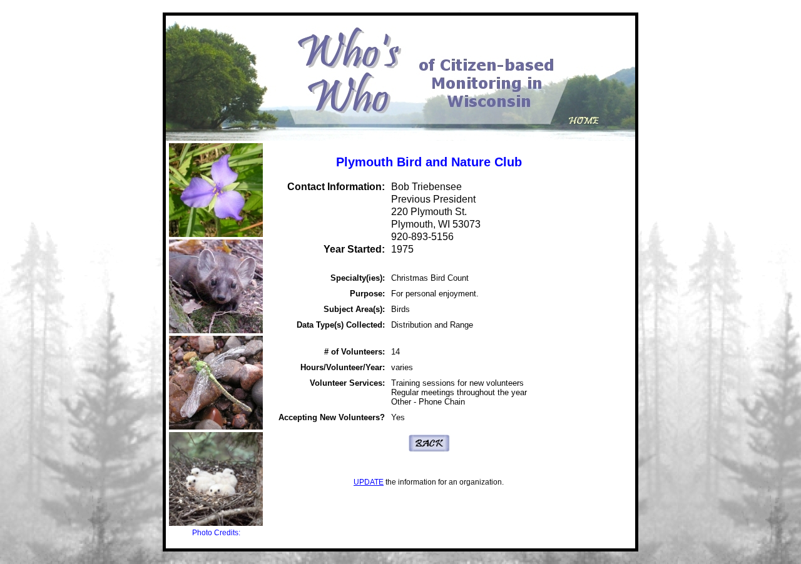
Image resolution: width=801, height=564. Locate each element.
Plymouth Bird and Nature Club (429, 162)
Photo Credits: (216, 532)
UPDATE (369, 482)
